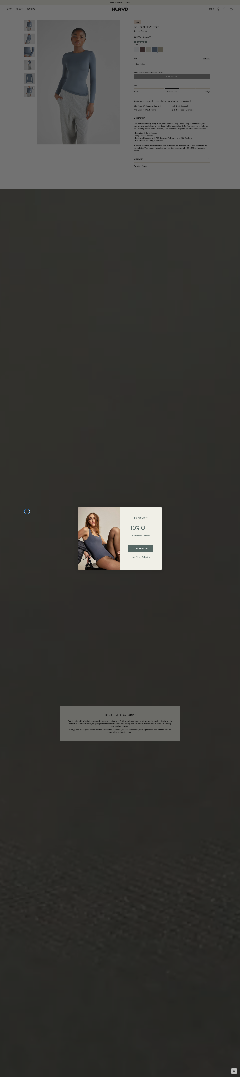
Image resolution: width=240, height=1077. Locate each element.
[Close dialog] (26, 511)
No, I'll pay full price (141, 557)
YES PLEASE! (141, 548)
